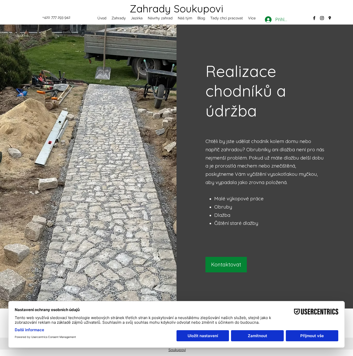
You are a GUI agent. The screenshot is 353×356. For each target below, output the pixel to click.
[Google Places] (329, 18)
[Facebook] (314, 18)
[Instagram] (322, 18)
